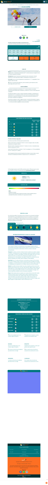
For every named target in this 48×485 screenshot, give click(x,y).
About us (29, 463)
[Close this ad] (47, 479)
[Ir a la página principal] (6, 2)
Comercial (22, 456)
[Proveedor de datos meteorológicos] (24, 476)
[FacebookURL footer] (21, 471)
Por (38, 40)
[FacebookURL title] (20, 37)
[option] (13, 58)
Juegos (37, 452)
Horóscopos (24, 452)
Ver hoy (30, 26)
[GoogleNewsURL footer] (27, 471)
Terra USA (11, 452)
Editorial (26, 456)
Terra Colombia (24, 449)
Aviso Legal (19, 463)
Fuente (36, 41)
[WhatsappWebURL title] (24, 37)
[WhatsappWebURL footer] (24, 471)
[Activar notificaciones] (46, 483)
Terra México (36, 449)
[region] (24, 31)
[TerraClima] (44, 2)
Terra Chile (11, 449)
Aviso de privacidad (24, 463)
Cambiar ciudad (17, 26)
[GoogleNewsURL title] (27, 37)
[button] (46, 2)
